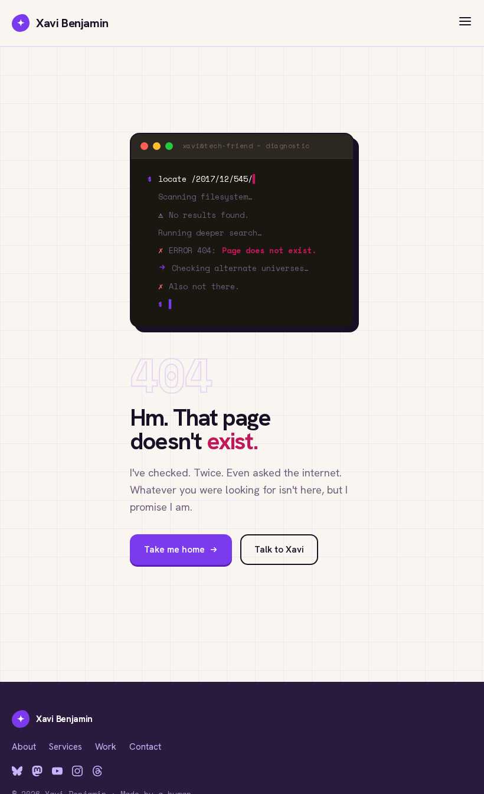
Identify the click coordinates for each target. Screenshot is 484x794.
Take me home (174, 550)
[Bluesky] (17, 771)
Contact (145, 747)
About (24, 747)
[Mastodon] (37, 771)
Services (65, 747)
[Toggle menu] (465, 23)
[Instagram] (77, 771)
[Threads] (97, 771)
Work (105, 747)
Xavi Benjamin (63, 23)
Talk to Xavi (279, 550)
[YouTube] (57, 771)
